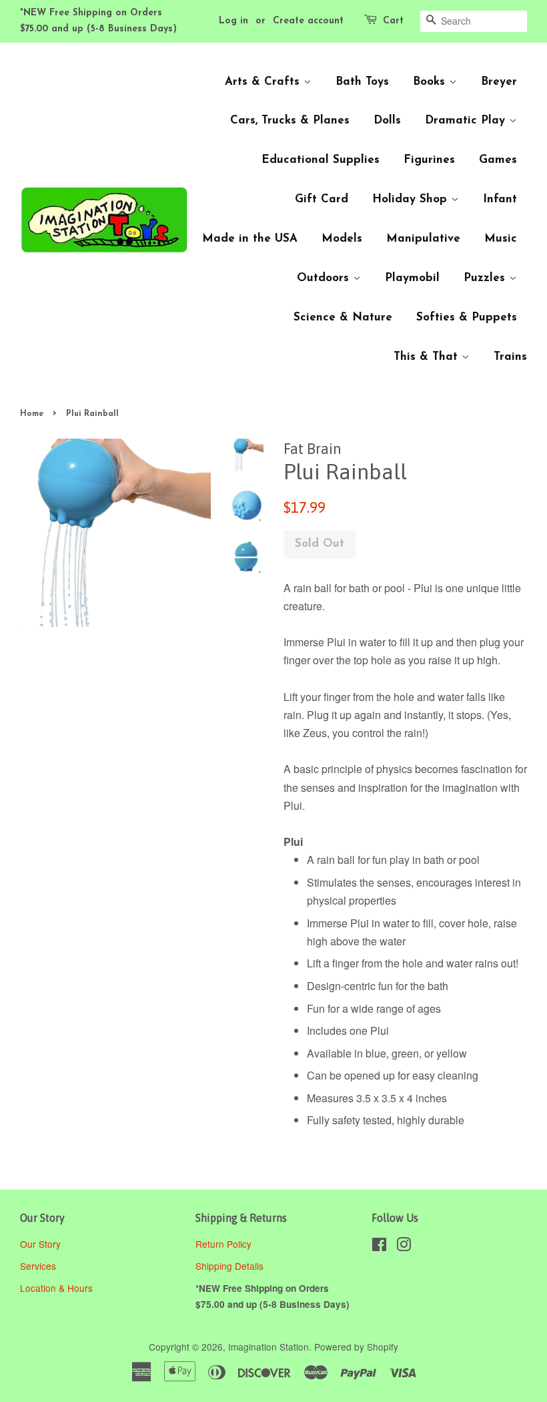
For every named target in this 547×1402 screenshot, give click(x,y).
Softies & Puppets (466, 317)
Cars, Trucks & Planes (290, 120)
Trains (510, 357)
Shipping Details (230, 1265)
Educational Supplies (320, 160)
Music (500, 238)
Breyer (499, 81)
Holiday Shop (411, 199)
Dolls (387, 120)
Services (38, 1265)
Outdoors (325, 278)
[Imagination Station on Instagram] (403, 1246)
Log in (233, 21)
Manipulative (423, 238)
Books (431, 81)
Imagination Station (268, 1346)
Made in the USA (250, 238)
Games (498, 160)
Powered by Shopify (356, 1346)
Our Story (40, 1243)
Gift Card (321, 199)
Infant (500, 199)
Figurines (429, 160)
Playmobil (412, 278)
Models (342, 238)
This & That (428, 357)
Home (31, 414)
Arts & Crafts (264, 81)
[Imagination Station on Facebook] (379, 1246)
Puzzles (486, 278)
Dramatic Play (467, 120)
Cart (393, 21)
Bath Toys (362, 81)
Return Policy (224, 1243)
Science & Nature (343, 317)
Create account (308, 21)
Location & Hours (56, 1288)
